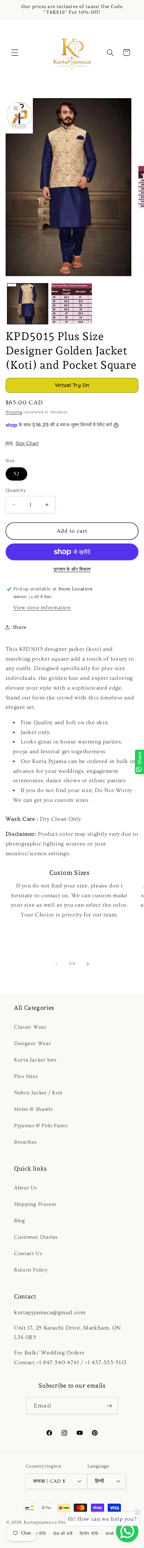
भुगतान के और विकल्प (72, 569)
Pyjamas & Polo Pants (41, 1126)
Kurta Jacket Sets (35, 1060)
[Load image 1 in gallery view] (27, 303)
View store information (42, 608)
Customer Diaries (36, 1237)
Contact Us (28, 1254)
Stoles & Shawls (33, 1109)
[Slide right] (87, 964)
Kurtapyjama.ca (40, 1522)
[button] (15, 52)
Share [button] (20, 627)
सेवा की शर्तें (62, 1534)
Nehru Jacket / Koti (38, 1093)
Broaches (25, 1142)
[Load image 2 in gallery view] (71, 303)
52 (16, 474)
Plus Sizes (26, 1076)
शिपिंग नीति (89, 1534)
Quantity (16, 490)
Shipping (14, 412)
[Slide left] (56, 964)
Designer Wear (32, 1043)
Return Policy (31, 1270)
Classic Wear (30, 1027)
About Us (25, 1188)
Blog (19, 1221)
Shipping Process (35, 1204)
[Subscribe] (109, 1405)
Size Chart (26, 443)
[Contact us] (127, 1531)
